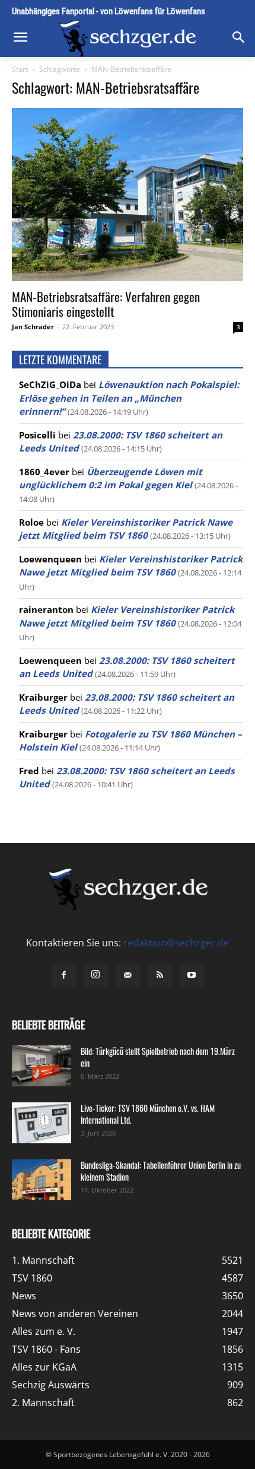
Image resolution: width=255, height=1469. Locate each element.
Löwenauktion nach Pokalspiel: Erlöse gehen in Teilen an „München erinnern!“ (129, 398)
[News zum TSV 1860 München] (127, 38)
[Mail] (127, 975)
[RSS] (159, 975)
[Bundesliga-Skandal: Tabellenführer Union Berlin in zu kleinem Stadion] (41, 1179)
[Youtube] (191, 975)
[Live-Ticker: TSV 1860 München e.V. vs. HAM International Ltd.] (41, 1122)
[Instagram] (95, 975)
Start (20, 69)
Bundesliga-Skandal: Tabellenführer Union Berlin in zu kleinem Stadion (161, 1171)
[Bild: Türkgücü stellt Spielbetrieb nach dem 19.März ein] (41, 1065)
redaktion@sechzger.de (176, 942)
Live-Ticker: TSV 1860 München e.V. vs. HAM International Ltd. (148, 1114)
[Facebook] (63, 975)
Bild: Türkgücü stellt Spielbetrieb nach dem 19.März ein (158, 1057)
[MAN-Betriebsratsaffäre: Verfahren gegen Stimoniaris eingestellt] (127, 195)
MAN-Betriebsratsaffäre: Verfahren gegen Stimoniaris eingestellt (106, 303)
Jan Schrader (33, 326)
